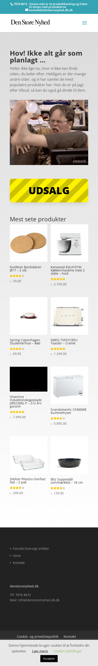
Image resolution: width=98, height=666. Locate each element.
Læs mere (40, 651)
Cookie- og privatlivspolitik (38, 636)
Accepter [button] (49, 658)
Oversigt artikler (37, 548)
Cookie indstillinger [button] (68, 651)
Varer (17, 555)
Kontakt (19, 562)
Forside (18, 548)
